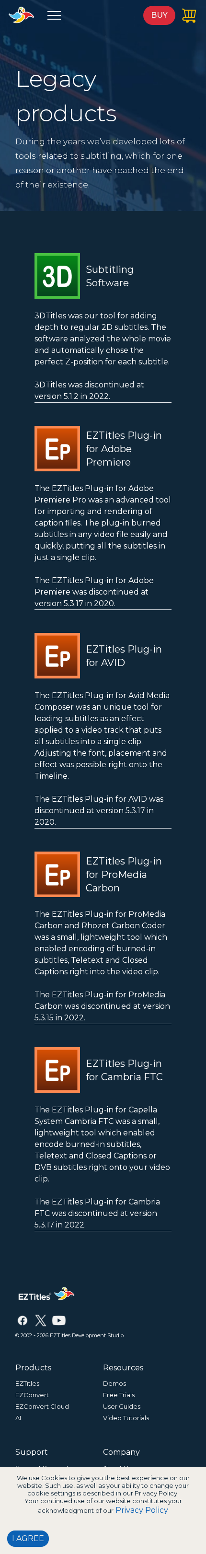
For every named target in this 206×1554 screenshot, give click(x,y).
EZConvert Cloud (42, 1406)
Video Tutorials (126, 1418)
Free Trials (119, 1395)
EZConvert (32, 1395)
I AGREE (28, 1538)
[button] (54, 15)
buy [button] (159, 15)
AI (18, 1418)
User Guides (121, 1406)
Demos (114, 1383)
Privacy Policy (141, 1510)
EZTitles (27, 1383)
